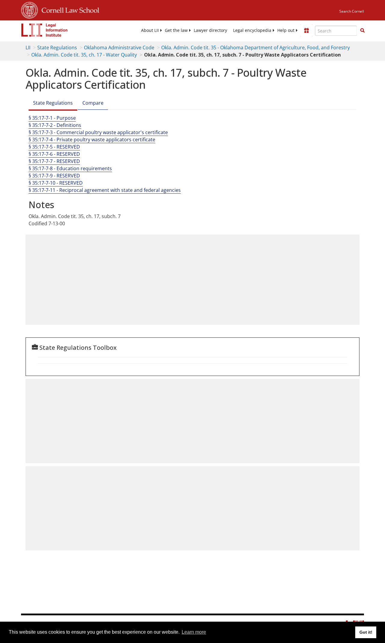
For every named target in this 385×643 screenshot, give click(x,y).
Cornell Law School (68, 9)
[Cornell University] (29, 9)
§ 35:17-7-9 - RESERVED (54, 175)
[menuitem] (150, 30)
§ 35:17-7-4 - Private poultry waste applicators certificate (92, 139)
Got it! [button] (365, 632)
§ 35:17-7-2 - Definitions (55, 125)
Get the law (176, 30)
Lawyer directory (210, 30)
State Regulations (57, 47)
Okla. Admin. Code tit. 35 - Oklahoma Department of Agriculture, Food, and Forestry (255, 47)
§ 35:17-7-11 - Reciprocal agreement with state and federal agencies (105, 190)
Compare (92, 103)
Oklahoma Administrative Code (119, 47)
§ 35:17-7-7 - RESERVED (54, 161)
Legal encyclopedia (252, 30)
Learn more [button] (194, 632)
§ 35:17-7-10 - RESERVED (56, 183)
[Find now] (362, 30)
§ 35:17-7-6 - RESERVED (54, 154)
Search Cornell (351, 11)
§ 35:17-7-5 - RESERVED (54, 146)
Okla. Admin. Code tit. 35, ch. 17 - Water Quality (84, 54)
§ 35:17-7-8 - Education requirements (70, 168)
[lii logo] (44, 30)
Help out (285, 30)
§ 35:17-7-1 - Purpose (52, 118)
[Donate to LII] (306, 30)
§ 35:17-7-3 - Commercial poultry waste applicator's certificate (98, 132)
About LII (150, 30)
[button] (362, 30)
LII (28, 47)
